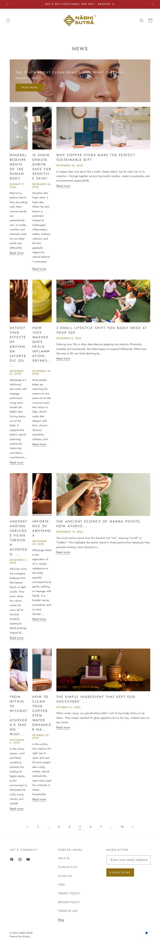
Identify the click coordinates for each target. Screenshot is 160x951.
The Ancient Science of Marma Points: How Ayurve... (98, 523)
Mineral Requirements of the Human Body (18, 167)
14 (122, 827)
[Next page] (132, 827)
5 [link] (80, 826)
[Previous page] (27, 827)
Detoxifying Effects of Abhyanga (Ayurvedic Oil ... (18, 347)
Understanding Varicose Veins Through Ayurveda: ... (19, 537)
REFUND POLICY (69, 902)
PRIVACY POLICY (69, 893)
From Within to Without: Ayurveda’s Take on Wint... (19, 715)
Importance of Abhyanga (41, 528)
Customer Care (67, 867)
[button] (8, 20)
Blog (61, 920)
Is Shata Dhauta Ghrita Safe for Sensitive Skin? (42, 167)
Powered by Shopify (20, 936)
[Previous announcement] (7, 4)
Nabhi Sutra (26, 932)
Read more (29, 87)
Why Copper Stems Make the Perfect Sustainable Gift (95, 157)
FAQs (61, 884)
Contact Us (65, 876)
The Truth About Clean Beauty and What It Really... (72, 72)
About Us (64, 858)
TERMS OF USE (68, 911)
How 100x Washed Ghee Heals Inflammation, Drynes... (41, 347)
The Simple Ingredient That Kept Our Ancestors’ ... (95, 699)
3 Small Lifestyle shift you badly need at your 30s (101, 330)
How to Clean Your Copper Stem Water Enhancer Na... (41, 713)
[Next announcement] (152, 4)
